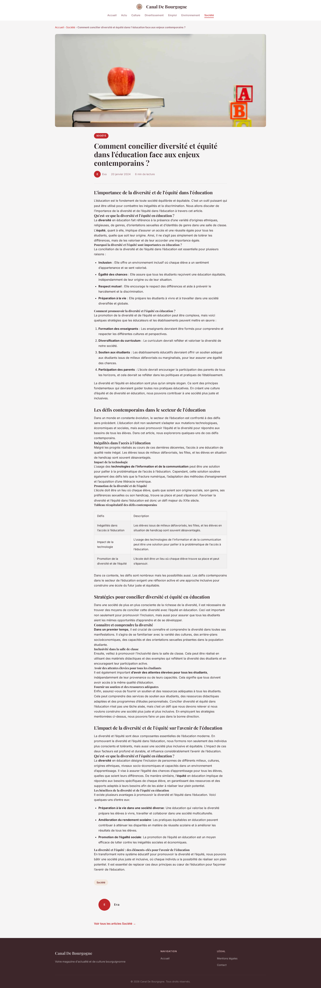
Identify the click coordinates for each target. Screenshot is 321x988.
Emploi (172, 15)
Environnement (190, 15)
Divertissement (154, 15)
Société (209, 15)
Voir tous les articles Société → (115, 923)
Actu (124, 15)
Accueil (112, 15)
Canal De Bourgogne (166, 6)
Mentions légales (227, 958)
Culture (135, 15)
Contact (222, 964)
